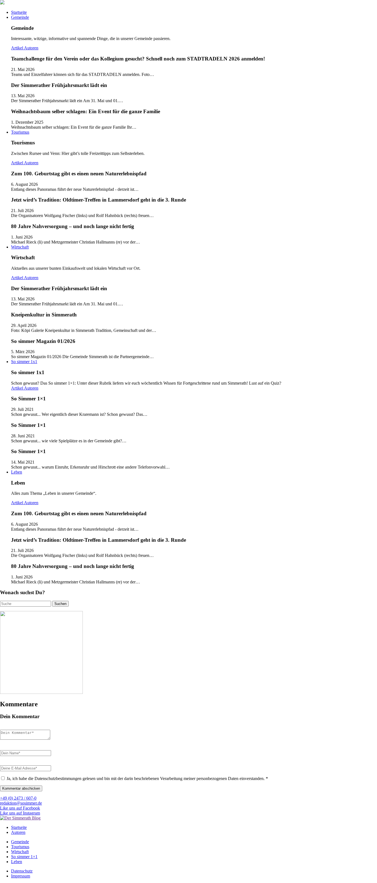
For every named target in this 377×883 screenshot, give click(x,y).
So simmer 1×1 (24, 856)
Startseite (19, 12)
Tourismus (20, 132)
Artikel (17, 48)
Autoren (31, 48)
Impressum (20, 876)
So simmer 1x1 (24, 361)
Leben (16, 472)
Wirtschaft (20, 247)
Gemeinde (20, 17)
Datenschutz (22, 871)
